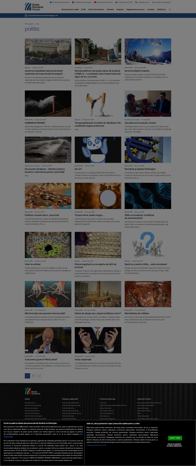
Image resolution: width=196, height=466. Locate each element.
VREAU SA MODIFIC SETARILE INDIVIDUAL (174, 445)
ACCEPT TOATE (175, 438)
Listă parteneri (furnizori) (96, 445)
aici (30, 453)
